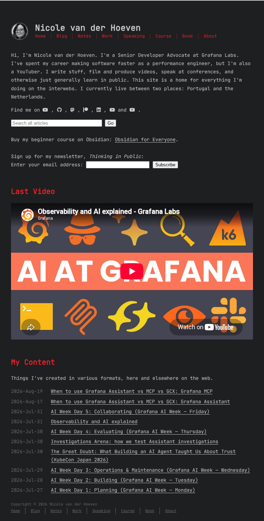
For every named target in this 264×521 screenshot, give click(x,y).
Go (110, 123)
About (210, 36)
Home (40, 36)
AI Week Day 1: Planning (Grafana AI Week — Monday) (123, 490)
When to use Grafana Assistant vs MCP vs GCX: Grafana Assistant (140, 401)
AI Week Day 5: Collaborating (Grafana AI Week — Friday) (130, 411)
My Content (33, 362)
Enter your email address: (47, 164)
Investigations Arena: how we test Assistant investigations (134, 441)
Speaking (134, 36)
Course (163, 36)
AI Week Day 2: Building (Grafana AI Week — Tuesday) (124, 480)
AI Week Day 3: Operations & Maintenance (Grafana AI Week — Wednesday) (150, 470)
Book (187, 36)
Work (107, 36)
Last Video (33, 191)
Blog (61, 36)
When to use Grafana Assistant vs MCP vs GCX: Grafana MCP (131, 391)
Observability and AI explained (94, 421)
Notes (84, 36)
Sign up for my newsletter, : (77, 156)
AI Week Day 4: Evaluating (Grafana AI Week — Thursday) (129, 431)
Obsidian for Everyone (145, 139)
